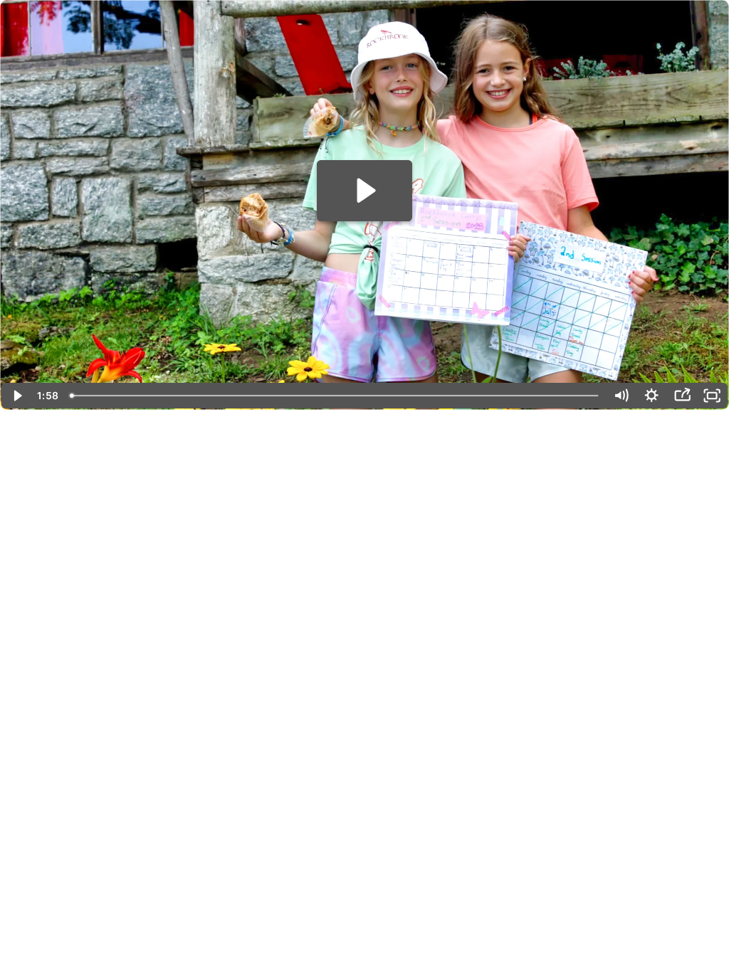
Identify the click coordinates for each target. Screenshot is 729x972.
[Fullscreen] (712, 395)
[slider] (335, 395)
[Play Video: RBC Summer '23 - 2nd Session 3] (364, 190)
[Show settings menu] (651, 395)
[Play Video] (16, 395)
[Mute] (621, 395)
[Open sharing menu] (682, 395)
